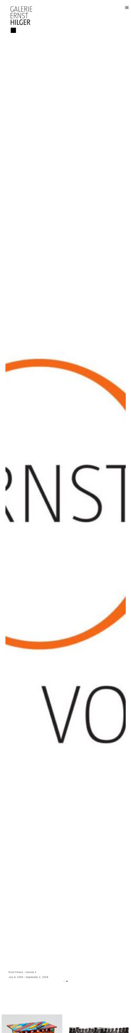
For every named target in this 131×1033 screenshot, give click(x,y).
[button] (126, 7)
